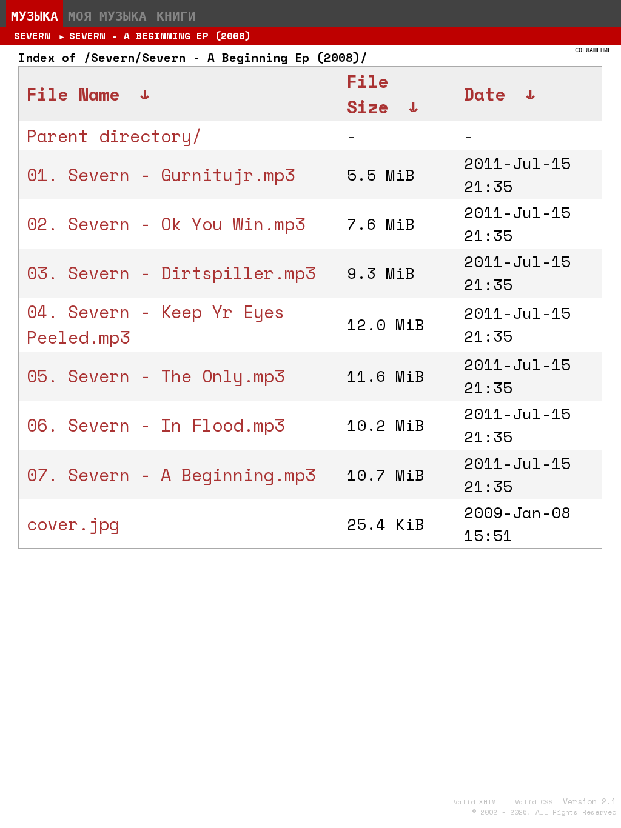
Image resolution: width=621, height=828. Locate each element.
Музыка (34, 15)
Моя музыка (107, 15)
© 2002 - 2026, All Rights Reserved (544, 812)
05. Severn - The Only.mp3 (155, 376)
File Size (367, 93)
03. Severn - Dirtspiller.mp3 (171, 272)
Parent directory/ (114, 136)
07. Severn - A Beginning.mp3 (171, 474)
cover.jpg (73, 523)
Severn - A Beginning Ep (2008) (160, 35)
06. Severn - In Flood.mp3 (155, 425)
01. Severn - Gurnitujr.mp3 (161, 174)
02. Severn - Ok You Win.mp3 (166, 223)
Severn (32, 35)
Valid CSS (534, 802)
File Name (73, 94)
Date (484, 94)
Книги (176, 15)
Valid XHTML (477, 802)
